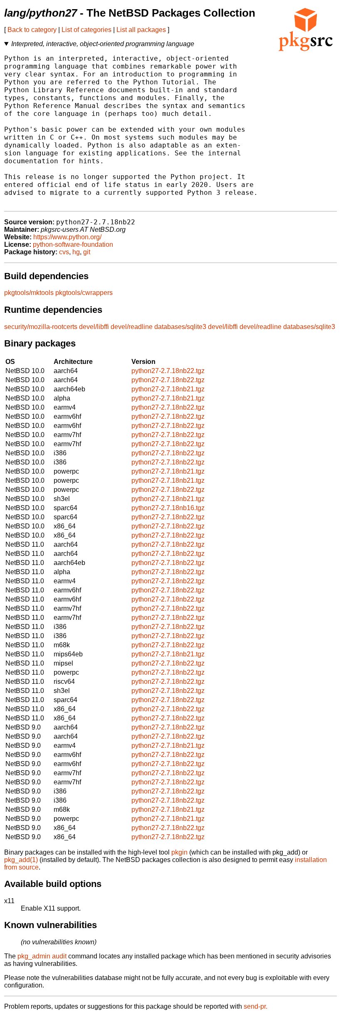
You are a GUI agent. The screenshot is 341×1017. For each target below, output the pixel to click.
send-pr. (255, 1006)
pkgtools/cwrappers (84, 292)
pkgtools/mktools (29, 292)
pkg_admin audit (42, 956)
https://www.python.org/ (67, 237)
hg (76, 251)
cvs (64, 251)
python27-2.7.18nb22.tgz (168, 370)
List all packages (141, 29)
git (86, 251)
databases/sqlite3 (180, 326)
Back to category (32, 29)
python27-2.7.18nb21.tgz (168, 389)
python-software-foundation (73, 244)
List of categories (86, 29)
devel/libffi (94, 326)
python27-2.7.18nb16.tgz (168, 507)
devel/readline (132, 326)
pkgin (179, 852)
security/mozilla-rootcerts (40, 326)
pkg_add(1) (21, 859)
